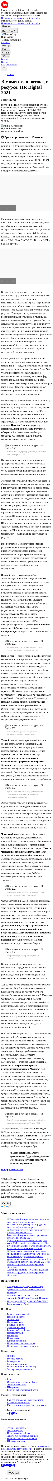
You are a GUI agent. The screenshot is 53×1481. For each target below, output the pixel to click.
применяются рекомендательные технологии (25, 1447)
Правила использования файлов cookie (20, 23)
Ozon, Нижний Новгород (36, 1298)
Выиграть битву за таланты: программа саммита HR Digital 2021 (27, 1236)
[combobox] (13, 1472)
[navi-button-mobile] (4, 68)
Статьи (10, 74)
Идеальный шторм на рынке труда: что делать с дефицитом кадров (26, 1226)
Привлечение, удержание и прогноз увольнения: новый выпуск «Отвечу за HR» (29, 1257)
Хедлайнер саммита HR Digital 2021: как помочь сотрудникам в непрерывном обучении (27, 1272)
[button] (4, 59)
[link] (6, 52)
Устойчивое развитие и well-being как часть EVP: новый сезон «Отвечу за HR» (29, 1247)
